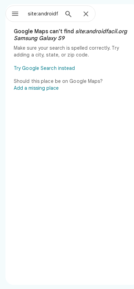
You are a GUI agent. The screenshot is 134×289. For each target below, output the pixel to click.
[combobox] (43, 14)
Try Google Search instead (44, 68)
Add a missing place (36, 88)
